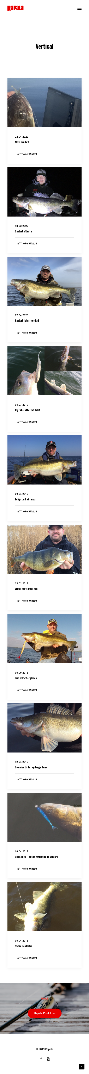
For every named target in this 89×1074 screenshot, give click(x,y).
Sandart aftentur (23, 231)
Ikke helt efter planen (25, 678)
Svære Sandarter (23, 946)
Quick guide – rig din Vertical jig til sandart (36, 857)
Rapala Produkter (44, 1013)
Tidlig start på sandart (26, 499)
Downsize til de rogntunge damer (31, 767)
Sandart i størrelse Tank (27, 321)
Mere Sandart (22, 142)
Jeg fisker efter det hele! (27, 410)
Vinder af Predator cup (26, 589)
